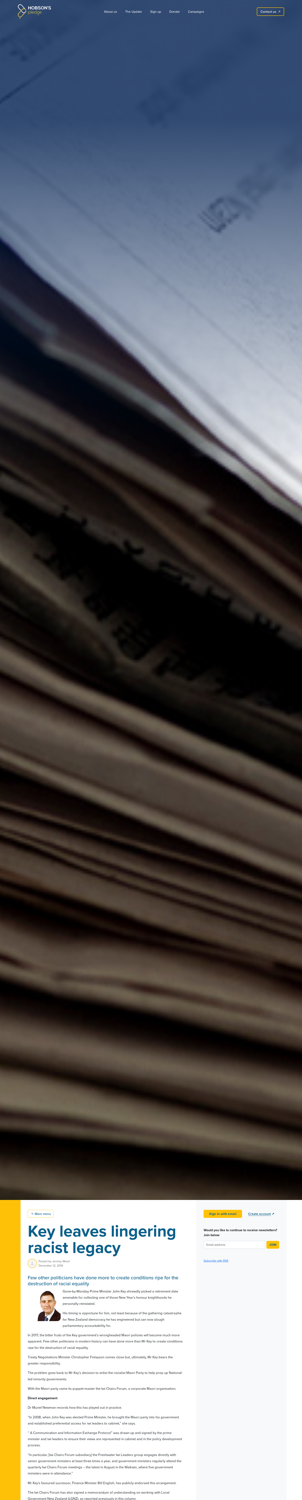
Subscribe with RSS (216, 1261)
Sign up (155, 11)
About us (110, 11)
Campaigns (196, 11)
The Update (133, 11)
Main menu (41, 1213)
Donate (174, 11)
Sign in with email (222, 1213)
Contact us (270, 11)
